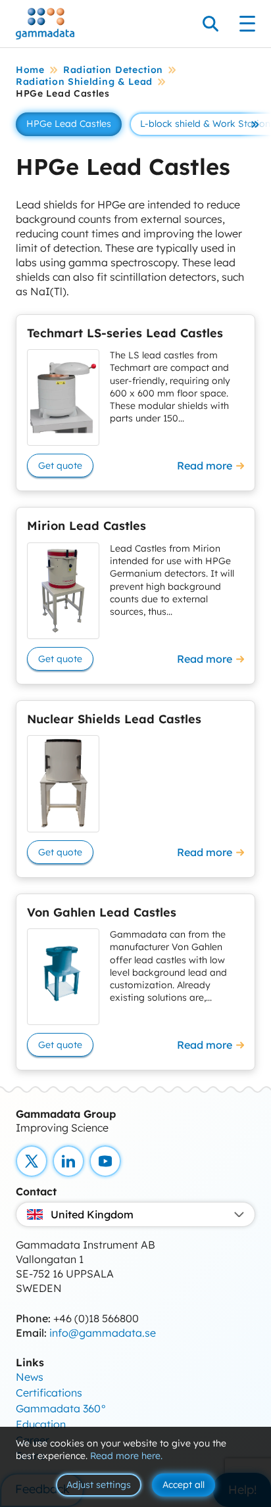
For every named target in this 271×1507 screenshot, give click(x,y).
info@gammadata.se (102, 1332)
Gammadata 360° (61, 1408)
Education (41, 1424)
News (29, 1376)
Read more (204, 465)
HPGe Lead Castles (68, 124)
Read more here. (126, 1456)
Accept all (183, 1485)
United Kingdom (92, 1214)
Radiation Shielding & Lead (84, 81)
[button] (255, 124)
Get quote (60, 465)
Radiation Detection (113, 70)
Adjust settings (98, 1485)
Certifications (49, 1392)
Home (30, 70)
